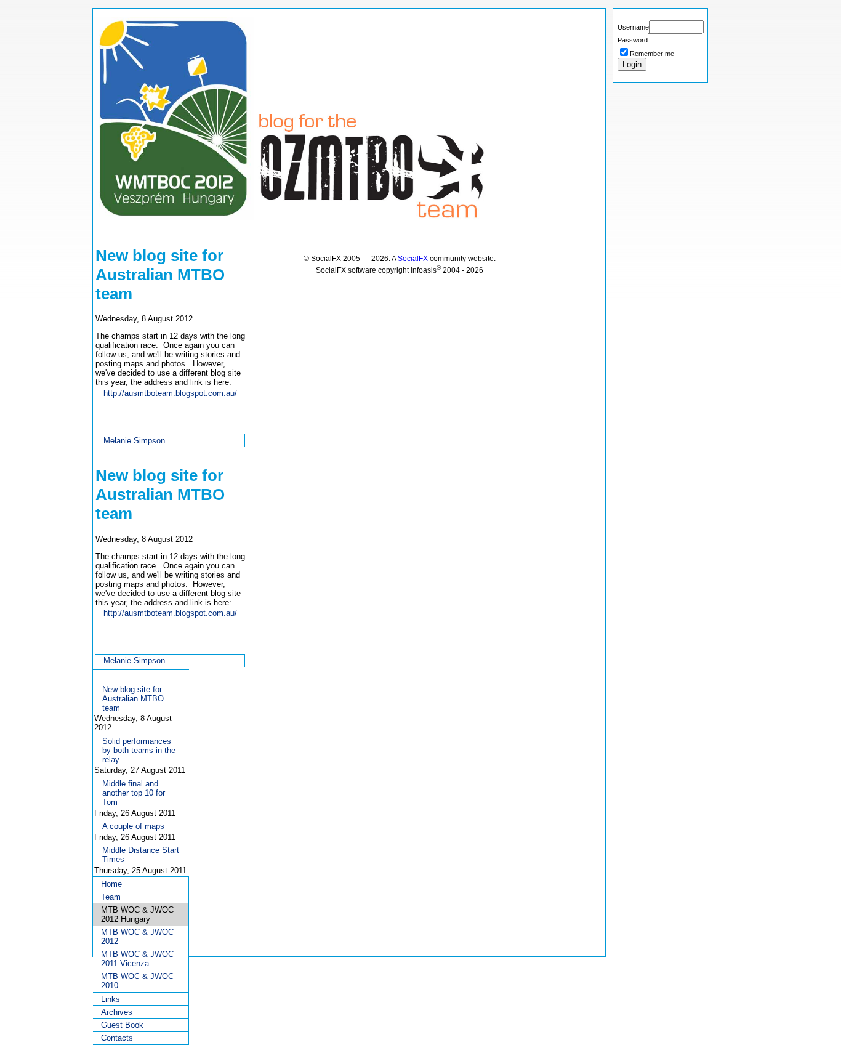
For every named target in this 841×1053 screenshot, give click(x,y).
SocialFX (413, 258)
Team (111, 897)
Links (110, 999)
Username (633, 27)
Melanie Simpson (134, 440)
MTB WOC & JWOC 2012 (137, 936)
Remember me (652, 53)
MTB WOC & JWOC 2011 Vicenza (137, 959)
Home (111, 884)
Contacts (117, 1038)
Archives (116, 1012)
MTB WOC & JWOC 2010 (137, 981)
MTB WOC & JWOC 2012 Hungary (137, 914)
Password (633, 40)
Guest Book (122, 1025)
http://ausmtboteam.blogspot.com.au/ (170, 393)
